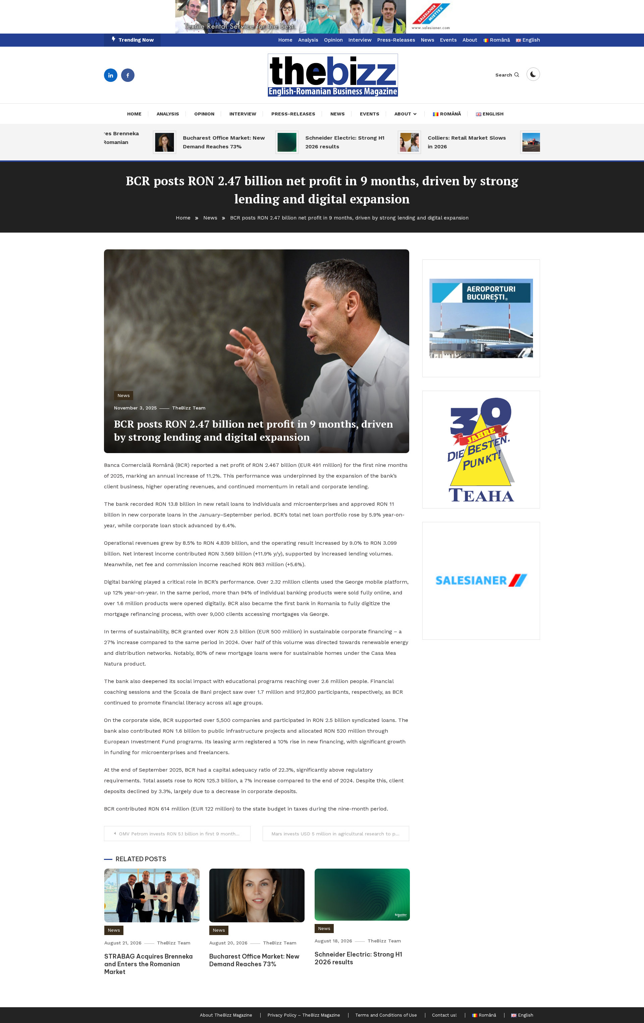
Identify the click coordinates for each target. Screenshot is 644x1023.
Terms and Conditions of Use (386, 1015)
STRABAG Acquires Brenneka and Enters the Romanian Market (148, 964)
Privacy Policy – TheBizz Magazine (303, 1015)
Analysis (308, 40)
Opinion (333, 40)
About (470, 40)
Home (285, 40)
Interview (360, 40)
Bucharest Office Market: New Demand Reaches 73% (196, 142)
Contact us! (444, 1015)
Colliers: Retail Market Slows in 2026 (439, 142)
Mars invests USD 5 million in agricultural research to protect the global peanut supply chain (340, 833)
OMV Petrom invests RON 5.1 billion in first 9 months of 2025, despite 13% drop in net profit (185, 833)
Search (503, 75)
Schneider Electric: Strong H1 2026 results (317, 142)
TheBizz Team (189, 407)
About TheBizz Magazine (226, 1015)
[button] (322, 17)
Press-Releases (396, 40)
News (427, 40)
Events (448, 40)
